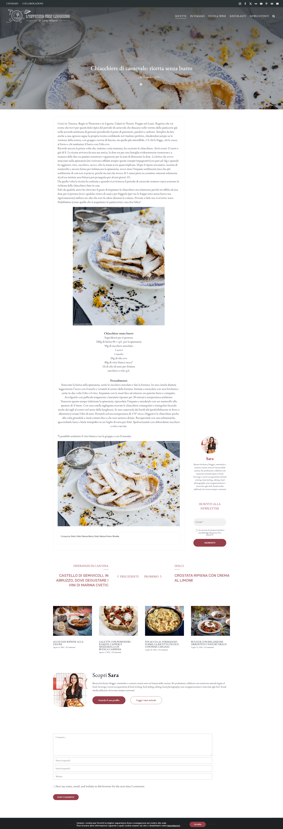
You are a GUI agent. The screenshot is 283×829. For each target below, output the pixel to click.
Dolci (141, 59)
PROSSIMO (151, 576)
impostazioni (173, 825)
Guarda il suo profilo (108, 700)
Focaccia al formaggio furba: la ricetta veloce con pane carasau (162, 644)
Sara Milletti (131, 77)
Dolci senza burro (85, 536)
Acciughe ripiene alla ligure (68, 643)
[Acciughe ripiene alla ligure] (72, 605)
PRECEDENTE (129, 576)
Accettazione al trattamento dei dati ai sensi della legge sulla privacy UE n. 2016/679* (211, 532)
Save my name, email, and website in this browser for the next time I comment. (100, 786)
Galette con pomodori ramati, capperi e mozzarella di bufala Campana (115, 645)
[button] (273, 16)
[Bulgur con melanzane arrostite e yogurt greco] (210, 605)
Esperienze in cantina (90, 566)
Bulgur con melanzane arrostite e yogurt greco (209, 643)
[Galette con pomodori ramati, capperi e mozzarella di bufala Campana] (118, 605)
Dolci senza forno (103, 536)
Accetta (197, 824)
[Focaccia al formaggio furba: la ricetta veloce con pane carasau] (164, 605)
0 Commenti (70, 647)
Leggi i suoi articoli (146, 700)
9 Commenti (116, 652)
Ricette (115, 536)
